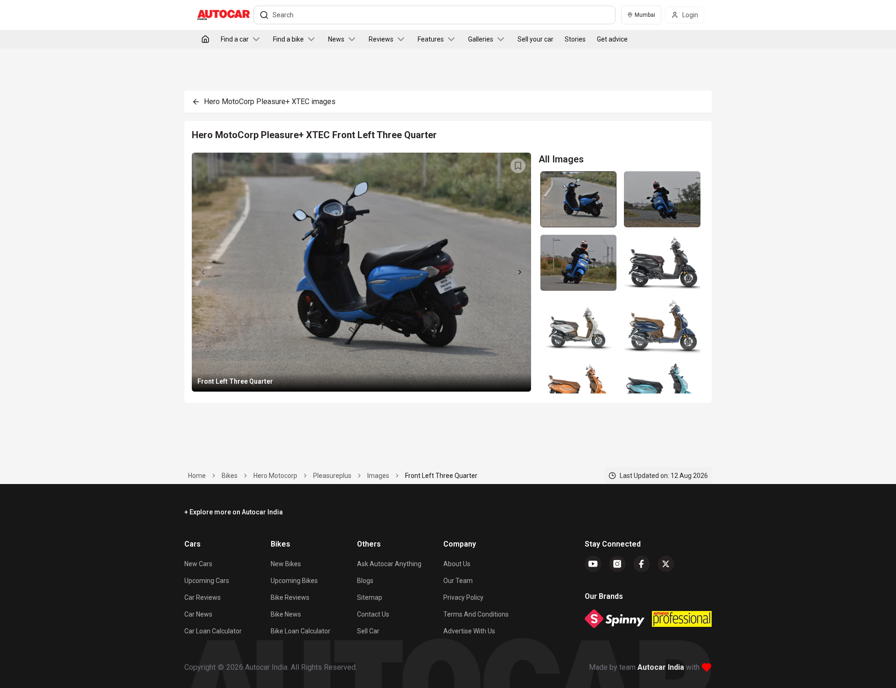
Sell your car (535, 39)
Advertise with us (469, 631)
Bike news (286, 614)
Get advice (612, 39)
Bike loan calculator (300, 631)
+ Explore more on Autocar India (233, 512)
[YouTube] (593, 563)
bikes (230, 475)
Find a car (235, 39)
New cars (198, 564)
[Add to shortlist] (518, 165)
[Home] (205, 39)
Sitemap (369, 597)
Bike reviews (290, 597)
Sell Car (368, 631)
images (378, 475)
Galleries (480, 39)
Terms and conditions (476, 614)
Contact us (373, 614)
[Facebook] (641, 563)
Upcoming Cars (206, 580)
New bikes (286, 564)
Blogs (365, 580)
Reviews (381, 39)
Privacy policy (463, 597)
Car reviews (202, 597)
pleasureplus (332, 475)
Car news (198, 614)
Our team (458, 580)
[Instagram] (617, 563)
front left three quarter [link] (441, 475)
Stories (575, 39)
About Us (456, 564)
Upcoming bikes (294, 580)
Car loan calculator (213, 631)
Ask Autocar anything (389, 564)
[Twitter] (666, 563)
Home (197, 475)
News (336, 39)
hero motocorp (275, 475)
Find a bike (288, 39)
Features (431, 39)
